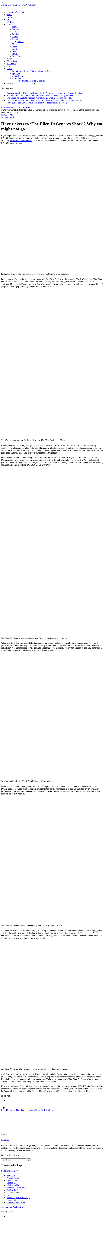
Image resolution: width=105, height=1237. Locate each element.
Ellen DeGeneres (8, 1110)
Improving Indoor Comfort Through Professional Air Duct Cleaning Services (40, 95)
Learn (9, 68)
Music (14, 44)
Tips (8, 1195)
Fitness (21, 41)
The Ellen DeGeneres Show (28, 1110)
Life (8, 24)
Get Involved (12, 1190)
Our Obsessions (24, 107)
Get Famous (12, 1180)
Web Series (11, 63)
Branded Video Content (17, 1188)
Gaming (15, 36)
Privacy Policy (13, 1178)
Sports (15, 49)
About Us (11, 1175)
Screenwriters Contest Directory (31, 81)
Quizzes (15, 29)
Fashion (15, 34)
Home (9, 14)
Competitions (18, 76)
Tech (14, 51)
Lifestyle (5, 107)
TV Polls (10, 22)
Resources (16, 78)
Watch (9, 59)
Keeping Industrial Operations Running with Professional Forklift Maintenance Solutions (45, 93)
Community (12, 1200)
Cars (14, 32)
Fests (9, 66)
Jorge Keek (9, 117)
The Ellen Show (47, 1110)
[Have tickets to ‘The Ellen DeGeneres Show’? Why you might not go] (20, 1134)
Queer (14, 46)
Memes (15, 27)
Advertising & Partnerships (18, 1197)
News (9, 17)
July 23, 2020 (7, 115)
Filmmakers (12, 61)
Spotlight (16, 73)
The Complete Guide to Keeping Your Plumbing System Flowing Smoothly (39, 98)
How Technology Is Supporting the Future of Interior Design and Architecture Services (44, 100)
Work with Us (13, 1185)
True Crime (17, 56)
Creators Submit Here (16, 1202)
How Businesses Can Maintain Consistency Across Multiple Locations (37, 103)
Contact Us (11, 1183)
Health (15, 39)
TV (8, 19)
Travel (15, 54)
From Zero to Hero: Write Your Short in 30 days (32, 71)
